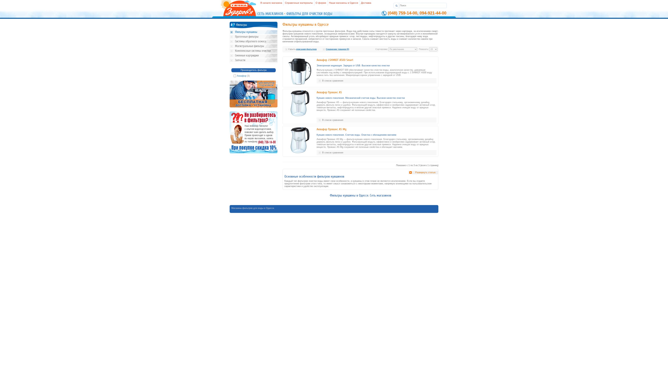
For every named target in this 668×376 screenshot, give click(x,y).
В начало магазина (271, 2)
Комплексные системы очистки (253, 50)
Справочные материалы (299, 2)
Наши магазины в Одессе (343, 2)
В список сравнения (332, 80)
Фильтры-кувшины (246, 32)
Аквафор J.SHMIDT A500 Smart (335, 60)
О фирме (321, 2)
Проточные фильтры (247, 36)
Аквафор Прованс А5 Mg (331, 129)
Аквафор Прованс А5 (329, 92)
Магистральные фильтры (249, 46)
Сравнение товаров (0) (337, 49)
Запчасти (240, 60)
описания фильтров (306, 49)
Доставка (366, 2)
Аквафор (241, 76)
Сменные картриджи (247, 55)
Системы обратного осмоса (250, 41)
